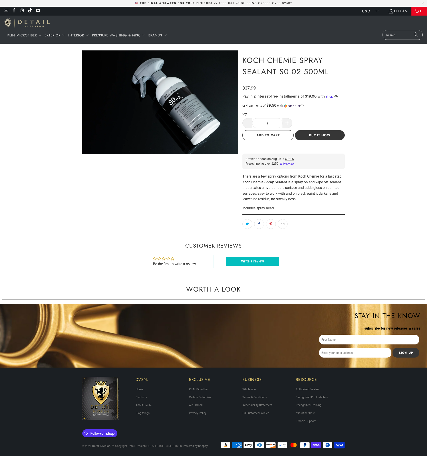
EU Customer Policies (255, 413)
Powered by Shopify (195, 446)
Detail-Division (101, 446)
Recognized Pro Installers (312, 397)
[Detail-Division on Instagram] (21, 11)
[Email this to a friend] (283, 224)
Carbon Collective (200, 397)
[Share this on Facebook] (259, 224)
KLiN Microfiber (198, 389)
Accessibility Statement (257, 405)
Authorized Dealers (308, 389)
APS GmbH (196, 405)
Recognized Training (308, 405)
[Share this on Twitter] (247, 224)
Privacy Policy (197, 413)
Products (141, 397)
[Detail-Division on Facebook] (13, 11)
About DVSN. (144, 405)
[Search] (416, 35)
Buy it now (319, 135)
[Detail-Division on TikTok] (29, 11)
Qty (244, 114)
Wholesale (249, 389)
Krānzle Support (306, 421)
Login (401, 11)
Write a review (252, 261)
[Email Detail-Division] (5, 11)
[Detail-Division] (27, 24)
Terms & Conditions (254, 397)
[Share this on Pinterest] (271, 224)
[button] (24, 36)
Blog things (143, 413)
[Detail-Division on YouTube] (37, 11)
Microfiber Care (305, 413)
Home (139, 389)
